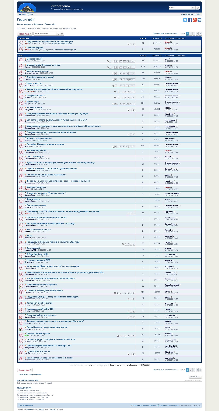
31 (127, 147)
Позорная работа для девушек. (42, 315)
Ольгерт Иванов (31, 73)
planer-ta (168, 236)
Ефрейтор (169, 114)
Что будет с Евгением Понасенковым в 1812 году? (51, 223)
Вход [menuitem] (198, 14)
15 (127, 104)
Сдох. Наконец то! (35, 156)
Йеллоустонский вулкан (38, 333)
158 (116, 67)
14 (133, 86)
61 (133, 79)
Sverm (167, 151)
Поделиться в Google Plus (195, 20)
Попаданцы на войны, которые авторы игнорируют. (52, 132)
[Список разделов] (34, 7)
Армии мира (33, 101)
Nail (26, 43)
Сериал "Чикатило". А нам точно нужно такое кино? (52, 169)
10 (121, 86)
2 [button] (190, 34)
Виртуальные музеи (36, 205)
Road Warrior (170, 218)
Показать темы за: (76, 365)
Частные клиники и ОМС (38, 260)
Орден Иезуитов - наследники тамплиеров (47, 327)
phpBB (41, 409)
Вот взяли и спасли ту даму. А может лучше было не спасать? (57, 120)
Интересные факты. (36, 95)
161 (128, 67)
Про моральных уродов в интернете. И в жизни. (50, 358)
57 (121, 79)
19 (130, 73)
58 (124, 79)
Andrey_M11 (169, 303)
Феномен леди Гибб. (36, 150)
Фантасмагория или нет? (39, 230)
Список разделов (26, 405)
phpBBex (30, 409)
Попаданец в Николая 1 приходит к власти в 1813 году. (53, 242)
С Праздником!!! (34, 59)
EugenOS (168, 260)
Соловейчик (30, 116)
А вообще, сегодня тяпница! (40, 77)
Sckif (26, 146)
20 (133, 73)
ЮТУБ (29, 236)
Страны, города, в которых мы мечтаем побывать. (51, 339)
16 (121, 73)
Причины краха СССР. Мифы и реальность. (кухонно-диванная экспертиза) (63, 211)
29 (121, 147)
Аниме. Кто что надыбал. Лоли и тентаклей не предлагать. (55, 89)
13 (130, 86)
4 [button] (197, 34)
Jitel (166, 59)
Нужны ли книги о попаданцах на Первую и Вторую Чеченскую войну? (61, 162)
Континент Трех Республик (39, 303)
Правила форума (35, 48)
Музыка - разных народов (39, 138)
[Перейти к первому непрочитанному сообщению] (25, 42)
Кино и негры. (33, 199)
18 (127, 73)
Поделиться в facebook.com (190, 20)
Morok (167, 65)
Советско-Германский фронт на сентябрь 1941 (49, 345)
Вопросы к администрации (62, 43)
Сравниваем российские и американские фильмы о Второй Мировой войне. (64, 126)
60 (130, 79)
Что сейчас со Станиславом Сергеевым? (46, 175)
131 (116, 61)
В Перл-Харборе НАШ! (37, 254)
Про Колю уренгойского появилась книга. (47, 217)
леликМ (168, 321)
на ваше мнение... (35, 108)
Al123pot (168, 267)
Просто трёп (25, 19)
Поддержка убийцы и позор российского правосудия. (53, 297)
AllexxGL (28, 354)
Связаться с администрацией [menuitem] (144, 405)
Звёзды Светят (31, 280)
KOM (167, 108)
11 (124, 86)
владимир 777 (30, 110)
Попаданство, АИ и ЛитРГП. (40, 309)
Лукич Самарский (172, 193)
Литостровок (60, 6)
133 (124, 61)
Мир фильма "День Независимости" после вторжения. (53, 266)
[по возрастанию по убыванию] (134, 365)
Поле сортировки (102, 365)
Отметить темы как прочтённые (165, 34)
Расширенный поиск (198, 8)
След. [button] (200, 34)
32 (130, 147)
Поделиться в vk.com (199, 20)
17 (124, 73)
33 (133, 147)
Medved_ (28, 207)
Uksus (167, 42)
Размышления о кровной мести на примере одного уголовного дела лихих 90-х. (65, 272)
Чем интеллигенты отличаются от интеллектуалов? (51, 278)
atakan (167, 175)
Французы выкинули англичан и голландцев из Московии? (55, 321)
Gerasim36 (29, 293)
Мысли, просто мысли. (38, 71)
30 (124, 147)
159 (120, 67)
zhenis (27, 244)
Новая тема (23, 33)
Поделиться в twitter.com (185, 20)
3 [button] (193, 34)
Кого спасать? (33, 248)
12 (127, 86)
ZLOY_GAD (29, 91)
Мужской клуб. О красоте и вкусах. (43, 65)
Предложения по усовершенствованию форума (50, 41)
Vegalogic (53, 409)
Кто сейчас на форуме (27, 380)
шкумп (27, 79)
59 (127, 79)
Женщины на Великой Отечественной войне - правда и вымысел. (58, 181)
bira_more (28, 140)
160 (124, 67)
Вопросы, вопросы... (37, 187)
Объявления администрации (65, 50)
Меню (23, 14)
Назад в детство (34, 83)
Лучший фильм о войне (38, 352)
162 (133, 67)
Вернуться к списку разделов (30, 374)
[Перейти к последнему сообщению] (171, 42)
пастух (27, 103)
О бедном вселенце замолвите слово (45, 291)
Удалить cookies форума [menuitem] (169, 405)
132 (120, 61)
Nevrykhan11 (30, 348)
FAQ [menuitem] (31, 14)
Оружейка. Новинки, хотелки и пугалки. (46, 144)
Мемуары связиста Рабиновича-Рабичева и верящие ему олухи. (58, 114)
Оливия (28, 97)
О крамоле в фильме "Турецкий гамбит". (46, 193)
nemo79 (30, 262)
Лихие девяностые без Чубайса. (42, 284)
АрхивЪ (168, 157)
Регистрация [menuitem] (188, 14)
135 (133, 61)
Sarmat (27, 67)
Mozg (27, 335)
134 (128, 61)
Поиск (193, 8)
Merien (27, 61)
